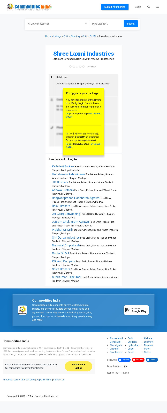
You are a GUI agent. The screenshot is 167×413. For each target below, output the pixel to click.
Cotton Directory (71, 36)
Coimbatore (116, 352)
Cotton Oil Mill (89, 36)
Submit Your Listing (114, 6)
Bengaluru (115, 342)
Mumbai (148, 345)
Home (48, 36)
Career (17, 379)
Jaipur (131, 348)
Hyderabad (133, 345)
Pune (147, 348)
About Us (7, 379)
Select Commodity (56, 24)
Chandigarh (116, 345)
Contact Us (58, 379)
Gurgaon (132, 342)
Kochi (130, 352)
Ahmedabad (116, 338)
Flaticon (125, 372)
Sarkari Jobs (28, 379)
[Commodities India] (29, 6)
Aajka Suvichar (44, 379)
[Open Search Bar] (148, 7)
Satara (147, 352)
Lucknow (148, 342)
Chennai (114, 348)
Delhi (130, 338)
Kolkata (148, 338)
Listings (57, 36)
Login (138, 6)
